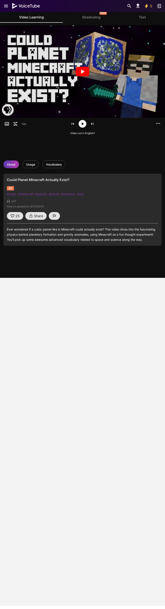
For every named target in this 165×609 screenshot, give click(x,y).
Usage (30, 164)
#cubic (12, 194)
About (11, 164)
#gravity (41, 194)
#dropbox (68, 194)
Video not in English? (82, 133)
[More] (158, 123)
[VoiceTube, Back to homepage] (26, 6)
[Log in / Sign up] (159, 6)
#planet (54, 194)
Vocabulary (54, 164)
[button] (7, 123)
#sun (80, 194)
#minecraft (26, 194)
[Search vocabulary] (129, 6)
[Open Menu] (6, 6)
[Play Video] (82, 71)
